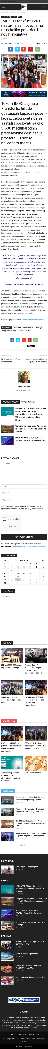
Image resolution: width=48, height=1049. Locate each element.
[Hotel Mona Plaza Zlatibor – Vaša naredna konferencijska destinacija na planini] (7, 824)
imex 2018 (17, 328)
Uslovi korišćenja (34, 1034)
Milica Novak (8, 43)
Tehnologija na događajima (27, 867)
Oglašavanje (22, 1034)
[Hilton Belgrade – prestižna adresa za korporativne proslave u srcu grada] (7, 836)
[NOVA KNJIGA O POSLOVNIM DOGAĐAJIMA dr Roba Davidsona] (7, 440)
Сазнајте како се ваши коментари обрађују (29, 546)
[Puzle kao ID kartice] (36, 763)
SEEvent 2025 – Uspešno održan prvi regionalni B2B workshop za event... (36, 745)
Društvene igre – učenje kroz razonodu (10, 360)
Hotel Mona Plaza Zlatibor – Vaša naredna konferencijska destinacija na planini (31, 823)
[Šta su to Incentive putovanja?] (7, 956)
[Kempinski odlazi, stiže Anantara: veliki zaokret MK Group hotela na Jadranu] (7, 429)
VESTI (20, 16)
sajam (27, 331)
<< (5, 560)
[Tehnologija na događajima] (7, 869)
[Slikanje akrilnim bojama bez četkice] (7, 980)
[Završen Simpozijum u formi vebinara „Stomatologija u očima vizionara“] (12, 763)
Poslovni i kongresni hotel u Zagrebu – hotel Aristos (36, 360)
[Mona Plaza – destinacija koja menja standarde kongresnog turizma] (7, 800)
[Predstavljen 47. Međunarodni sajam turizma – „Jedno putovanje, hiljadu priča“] (36, 655)
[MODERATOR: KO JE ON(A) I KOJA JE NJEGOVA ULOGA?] (7, 945)
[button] (44, 7)
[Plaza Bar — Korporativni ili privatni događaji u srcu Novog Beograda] (7, 812)
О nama (12, 1034)
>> (43, 560)
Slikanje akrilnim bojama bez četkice (30, 977)
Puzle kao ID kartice (33, 773)
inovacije (39, 328)
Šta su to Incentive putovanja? (27, 954)
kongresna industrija (9, 331)
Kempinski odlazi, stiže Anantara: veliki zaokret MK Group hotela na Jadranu (30, 429)
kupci (21, 331)
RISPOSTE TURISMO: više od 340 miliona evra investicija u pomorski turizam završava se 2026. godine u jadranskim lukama (31, 414)
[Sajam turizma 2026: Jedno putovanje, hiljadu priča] (12, 687)
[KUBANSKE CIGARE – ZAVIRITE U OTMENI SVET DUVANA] (7, 968)
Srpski (20, 1046)
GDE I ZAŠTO (6, 16)
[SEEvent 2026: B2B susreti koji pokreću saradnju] (12, 655)
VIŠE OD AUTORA (28, 402)
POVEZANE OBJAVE (10, 402)
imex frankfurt (28, 328)
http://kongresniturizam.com (24, 390)
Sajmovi (14, 16)
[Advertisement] (24, 620)
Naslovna (4, 13)
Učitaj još (23, 845)
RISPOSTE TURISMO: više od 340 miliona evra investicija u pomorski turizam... (30, 888)
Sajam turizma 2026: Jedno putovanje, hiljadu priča (11, 699)
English (29, 1046)
